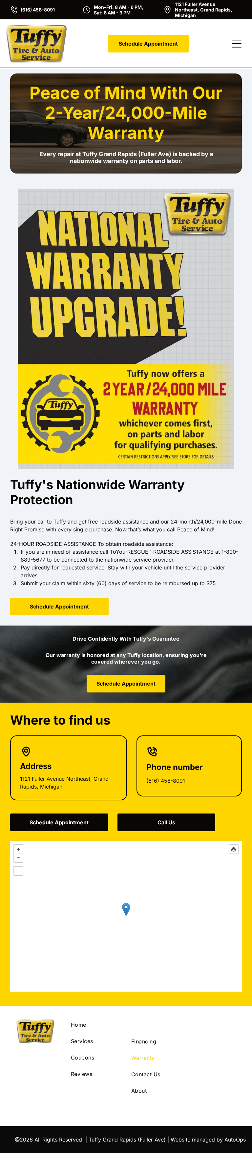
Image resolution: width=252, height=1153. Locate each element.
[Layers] (233, 849)
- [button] (18, 858)
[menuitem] (96, 1025)
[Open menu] (237, 44)
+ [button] (18, 849)
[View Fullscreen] (18, 871)
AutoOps (235, 1139)
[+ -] (126, 916)
